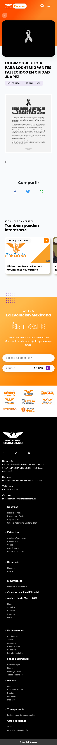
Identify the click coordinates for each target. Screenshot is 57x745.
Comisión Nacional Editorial (23, 592)
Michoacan (19, 6)
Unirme (38, 368)
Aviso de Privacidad (28, 742)
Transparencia (15, 709)
